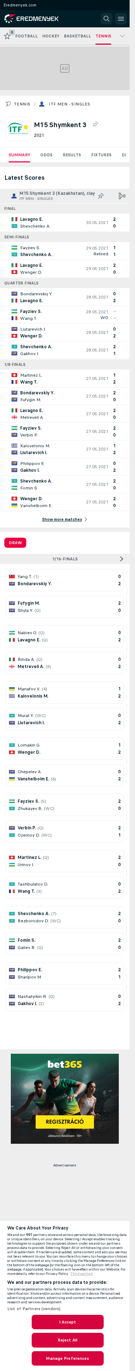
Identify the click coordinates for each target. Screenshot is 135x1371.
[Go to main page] (36, 18)
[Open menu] (121, 18)
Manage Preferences (67, 1358)
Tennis (22, 104)
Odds (46, 154)
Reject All (67, 1340)
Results (72, 154)
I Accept (67, 1322)
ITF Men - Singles (69, 104)
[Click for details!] (65, 222)
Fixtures (101, 154)
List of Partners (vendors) (33, 1308)
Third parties (81, 1274)
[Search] (106, 18)
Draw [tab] (15, 542)
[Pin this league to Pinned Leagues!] (95, 124)
